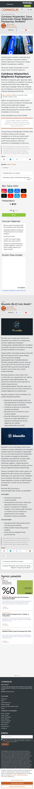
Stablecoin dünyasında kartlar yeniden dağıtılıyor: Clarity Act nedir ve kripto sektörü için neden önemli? (13, 246)
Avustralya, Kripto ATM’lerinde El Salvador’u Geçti (16, 178)
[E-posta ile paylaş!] (30, 159)
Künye (2, 700)
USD (16, 210)
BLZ (4, 556)
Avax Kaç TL (4, 728)
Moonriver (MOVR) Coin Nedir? (13, 561)
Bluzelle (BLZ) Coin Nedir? (12, 173)
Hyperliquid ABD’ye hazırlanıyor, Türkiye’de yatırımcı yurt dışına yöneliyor (14, 231)
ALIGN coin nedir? (9, 236)
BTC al (14, 215)
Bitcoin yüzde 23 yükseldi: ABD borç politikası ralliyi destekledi (13, 226)
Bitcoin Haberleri (5, 719)
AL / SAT (27, 5)
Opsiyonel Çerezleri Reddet (17, 786)
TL (13, 210)
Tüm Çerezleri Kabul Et (17, 783)
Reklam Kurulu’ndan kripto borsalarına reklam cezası (14, 96)
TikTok (23, 191)
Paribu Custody (5, 715)
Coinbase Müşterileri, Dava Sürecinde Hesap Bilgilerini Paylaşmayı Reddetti (16, 566)
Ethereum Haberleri (6, 720)
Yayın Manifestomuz (6, 702)
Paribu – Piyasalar (5, 713)
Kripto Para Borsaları (8, 14)
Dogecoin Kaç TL (5, 726)
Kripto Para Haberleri (6, 717)
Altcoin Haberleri (5, 722)
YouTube (10, 196)
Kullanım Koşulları (5, 704)
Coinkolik (11, 307)
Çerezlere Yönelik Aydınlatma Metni (9, 706)
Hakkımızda (4, 699)
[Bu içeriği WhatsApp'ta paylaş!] (23, 159)
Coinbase (6, 167)
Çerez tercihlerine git (17, 780)
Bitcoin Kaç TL (4, 724)
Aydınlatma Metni (10, 740)
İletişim (3, 708)
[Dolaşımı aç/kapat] (31, 9)
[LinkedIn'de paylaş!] (10, 159)
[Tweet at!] (4, 159)
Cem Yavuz (11, 24)
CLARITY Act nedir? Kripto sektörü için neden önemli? (12, 240)
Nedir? (3, 302)
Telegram (17, 196)
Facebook (17, 191)
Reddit (23, 196)
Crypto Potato (11, 164)
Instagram (4, 191)
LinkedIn (10, 191)
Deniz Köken (5, 639)
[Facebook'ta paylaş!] (17, 159)
